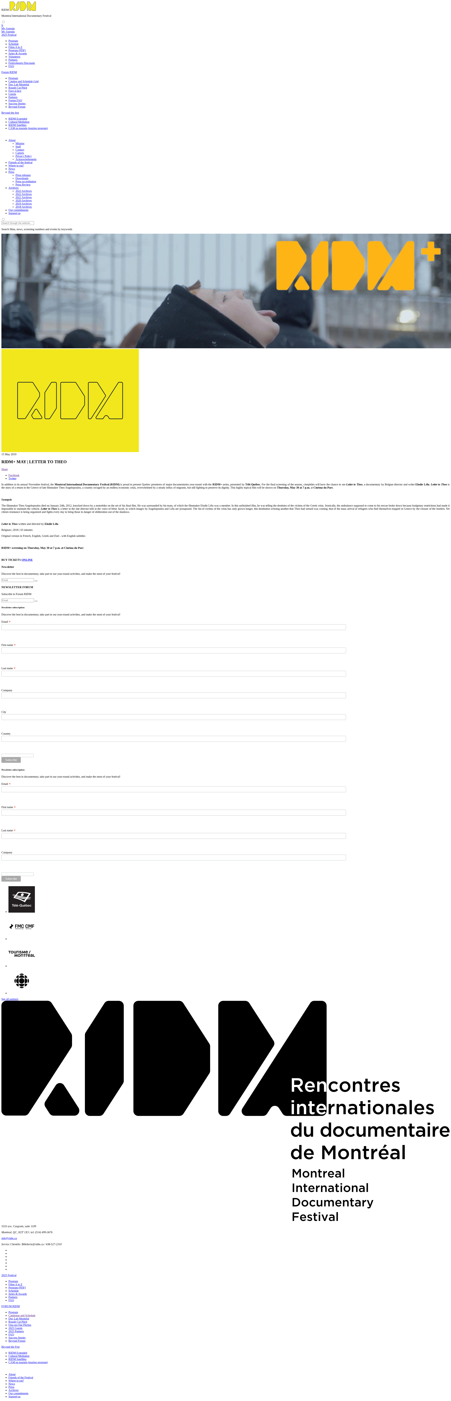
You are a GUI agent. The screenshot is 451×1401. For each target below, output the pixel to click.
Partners (12, 59)
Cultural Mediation (18, 121)
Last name (8, 668)
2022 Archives (24, 194)
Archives (13, 187)
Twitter (12, 478)
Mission (20, 143)
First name (8, 645)
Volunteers (14, 56)
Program (13, 40)
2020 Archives (24, 200)
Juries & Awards (17, 53)
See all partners (9, 999)
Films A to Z (15, 47)
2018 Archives (24, 206)
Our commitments (18, 210)
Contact (20, 149)
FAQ (11, 66)
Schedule (13, 43)
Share (4, 469)
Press (11, 171)
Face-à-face (14, 90)
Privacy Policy (24, 156)
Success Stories (17, 103)
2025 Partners (16, 1331)
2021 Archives (24, 197)
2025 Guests (15, 1328)
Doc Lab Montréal (18, 84)
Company (6, 690)
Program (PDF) (17, 50)
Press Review (23, 184)
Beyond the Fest (10, 1346)
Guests (12, 94)
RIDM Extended (17, 118)
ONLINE (27, 559)
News (11, 168)
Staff (18, 146)
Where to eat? (16, 165)
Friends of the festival (20, 162)
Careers (20, 152)
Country (6, 733)
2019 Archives (24, 203)
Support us (14, 213)
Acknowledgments (26, 159)
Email (6, 622)
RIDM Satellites (17, 125)
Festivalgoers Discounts (21, 63)
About (12, 140)
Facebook (13, 475)
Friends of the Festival (20, 1377)
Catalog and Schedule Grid (23, 81)
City (3, 711)
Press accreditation (26, 181)
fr (2, 25)
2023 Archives (24, 190)
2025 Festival (8, 1275)
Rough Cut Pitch (17, 87)
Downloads (22, 178)
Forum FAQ (15, 100)
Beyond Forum (16, 106)
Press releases (23, 175)
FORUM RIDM (10, 1306)
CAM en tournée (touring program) (28, 128)
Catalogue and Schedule (21, 1315)
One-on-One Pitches (19, 1324)
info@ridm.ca (9, 1238)
